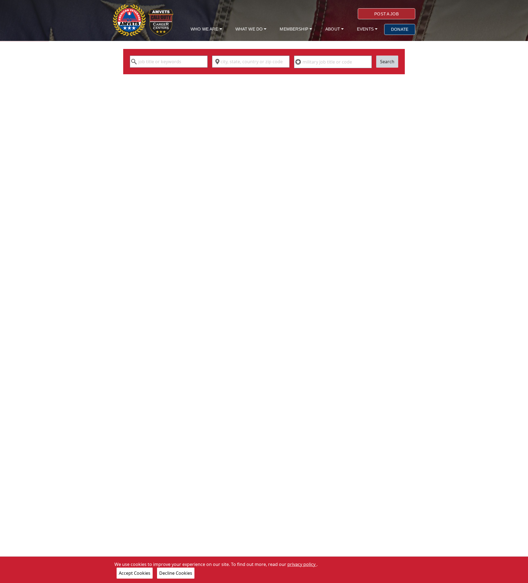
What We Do (249, 29)
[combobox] (169, 62)
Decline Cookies (175, 573)
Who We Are (205, 29)
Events (366, 29)
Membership (294, 29)
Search (387, 62)
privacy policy (302, 564)
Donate (399, 29)
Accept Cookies (134, 573)
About (333, 29)
